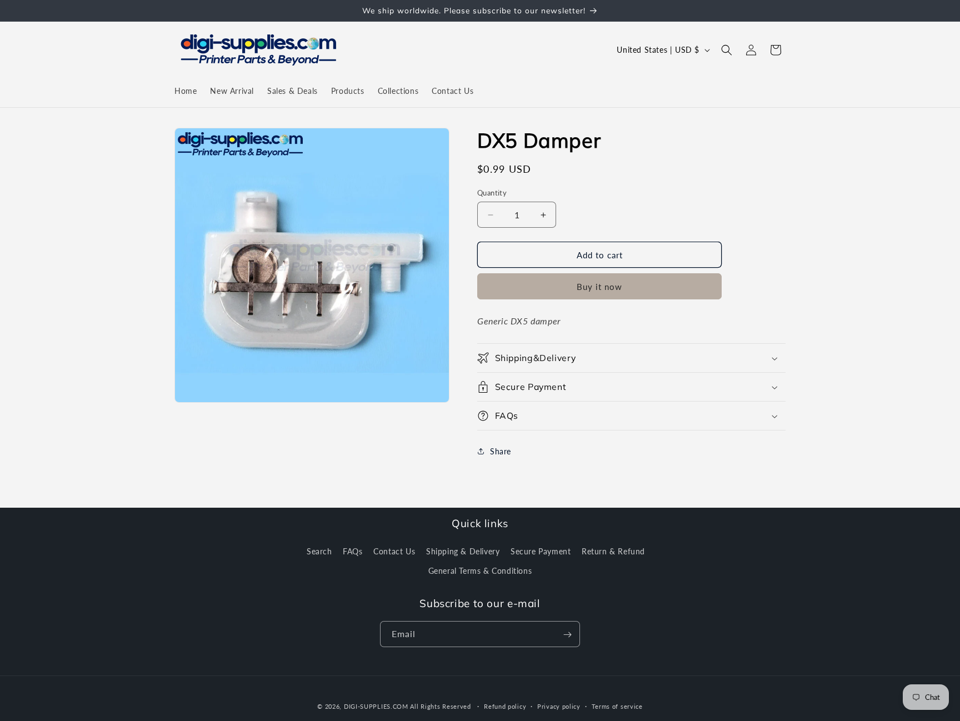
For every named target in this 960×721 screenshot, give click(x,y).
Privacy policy (559, 705)
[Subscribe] (567, 635)
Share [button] (500, 451)
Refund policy (505, 705)
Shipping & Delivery (462, 550)
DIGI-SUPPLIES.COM (376, 706)
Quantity (492, 192)
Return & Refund (613, 550)
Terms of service (617, 705)
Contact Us (394, 550)
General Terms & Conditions (480, 570)
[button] (726, 50)
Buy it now (599, 287)
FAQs (352, 550)
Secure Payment (541, 550)
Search (319, 550)
